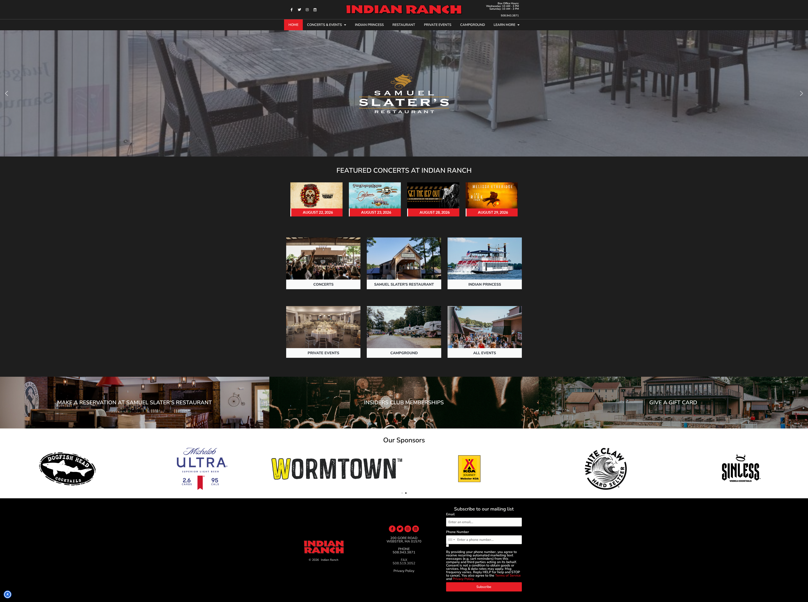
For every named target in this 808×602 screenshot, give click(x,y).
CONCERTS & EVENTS (324, 25)
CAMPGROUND (472, 25)
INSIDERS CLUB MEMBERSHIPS (404, 402)
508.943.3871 (510, 15)
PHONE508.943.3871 (404, 551)
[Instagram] (307, 9)
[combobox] (451, 540)
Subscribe (483, 587)
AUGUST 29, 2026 (493, 212)
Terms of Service (508, 575)
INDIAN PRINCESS (369, 25)
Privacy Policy (403, 571)
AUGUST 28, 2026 (435, 212)
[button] (6, 93)
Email (450, 514)
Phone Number (457, 532)
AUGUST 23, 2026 (376, 212)
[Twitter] (299, 9)
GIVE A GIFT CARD (673, 402)
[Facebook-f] (291, 9)
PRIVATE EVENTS (437, 25)
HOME (293, 25)
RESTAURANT (403, 25)
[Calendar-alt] (315, 9)
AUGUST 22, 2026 (318, 212)
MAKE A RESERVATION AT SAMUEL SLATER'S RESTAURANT (134, 402)
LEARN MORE (504, 25)
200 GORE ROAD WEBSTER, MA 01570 (404, 540)
